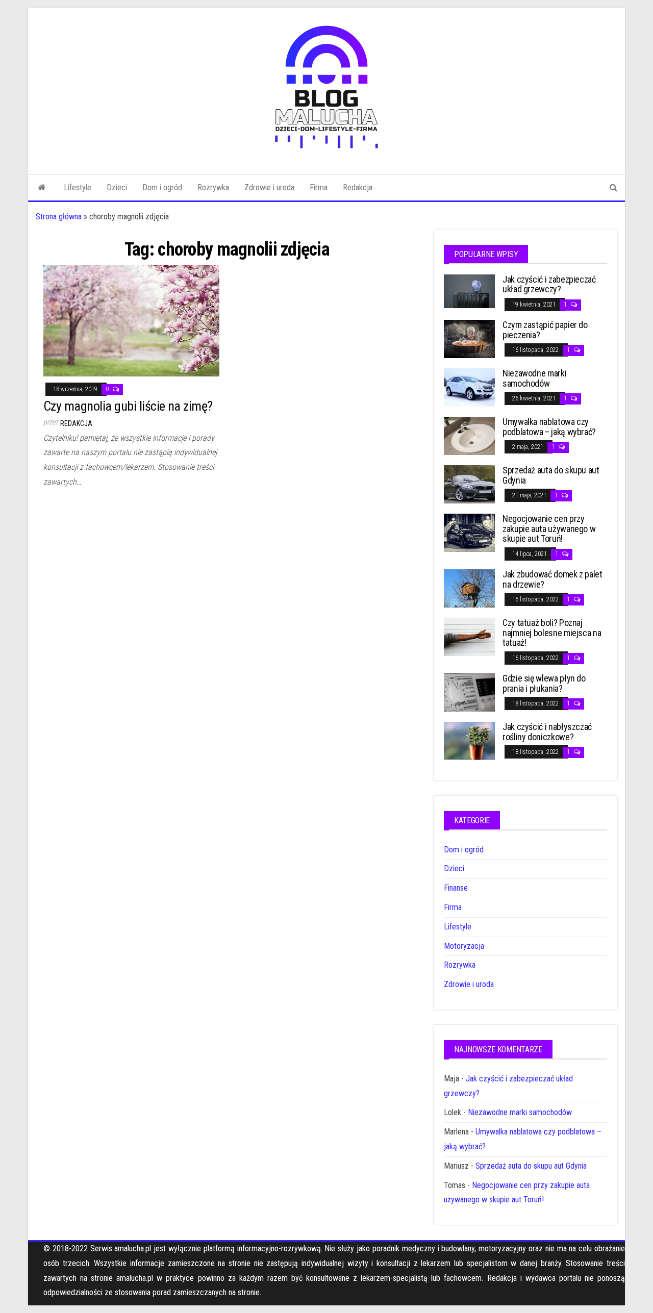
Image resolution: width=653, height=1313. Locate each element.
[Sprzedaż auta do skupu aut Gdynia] (469, 484)
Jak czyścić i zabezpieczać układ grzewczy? (549, 284)
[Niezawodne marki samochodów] (469, 387)
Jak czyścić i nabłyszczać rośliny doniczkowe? (547, 731)
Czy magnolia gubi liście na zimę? (128, 406)
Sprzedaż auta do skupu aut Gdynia (551, 475)
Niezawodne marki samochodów (534, 378)
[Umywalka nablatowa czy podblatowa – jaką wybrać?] (469, 435)
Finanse (456, 888)
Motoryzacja (464, 946)
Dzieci (117, 187)
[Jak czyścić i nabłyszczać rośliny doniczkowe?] (469, 740)
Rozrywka (213, 187)
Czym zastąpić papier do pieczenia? (545, 329)
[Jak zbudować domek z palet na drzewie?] (469, 588)
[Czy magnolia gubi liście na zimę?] (131, 320)
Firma (319, 187)
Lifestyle (77, 187)
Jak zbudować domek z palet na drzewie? (552, 579)
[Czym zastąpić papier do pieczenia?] (469, 338)
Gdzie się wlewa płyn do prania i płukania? (544, 683)
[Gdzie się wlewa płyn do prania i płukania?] (469, 691)
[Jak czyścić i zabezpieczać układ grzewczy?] (469, 290)
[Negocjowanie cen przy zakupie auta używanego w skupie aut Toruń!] (469, 532)
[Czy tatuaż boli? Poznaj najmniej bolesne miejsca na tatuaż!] (469, 636)
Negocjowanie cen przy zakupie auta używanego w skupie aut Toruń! (549, 528)
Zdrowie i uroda (269, 187)
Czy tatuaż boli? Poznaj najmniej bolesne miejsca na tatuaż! (552, 632)
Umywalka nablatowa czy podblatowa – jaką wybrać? (549, 426)
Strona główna (59, 216)
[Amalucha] (42, 187)
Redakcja (357, 187)
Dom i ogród (162, 187)
